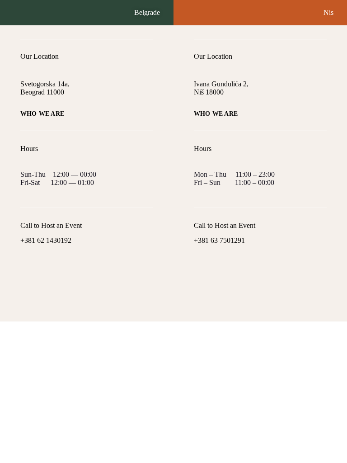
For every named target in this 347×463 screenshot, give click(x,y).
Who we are (42, 114)
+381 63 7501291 (219, 240)
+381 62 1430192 (45, 240)
